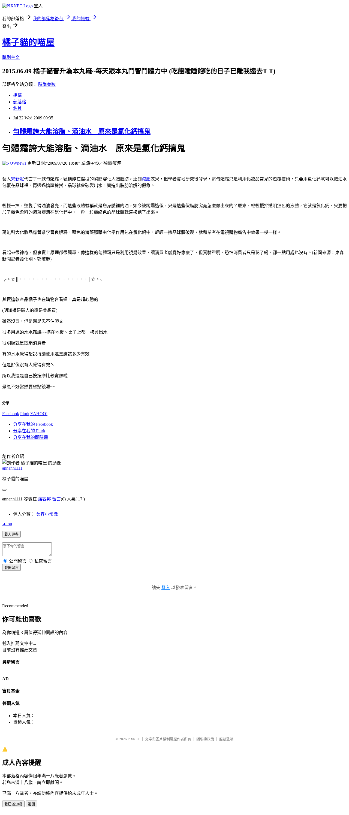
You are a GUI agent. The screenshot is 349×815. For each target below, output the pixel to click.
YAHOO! (38, 413)
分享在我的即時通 (30, 437)
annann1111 (12, 468)
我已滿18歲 (13, 804)
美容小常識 (47, 514)
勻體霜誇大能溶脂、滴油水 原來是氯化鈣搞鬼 (82, 131)
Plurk (24, 413)
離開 (31, 804)
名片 (17, 108)
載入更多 (11, 534)
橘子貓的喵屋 (28, 42)
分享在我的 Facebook (33, 424)
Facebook (10, 413)
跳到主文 (11, 57)
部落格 (19, 101)
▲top (7, 523)
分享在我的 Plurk (29, 430)
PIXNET (134, 739)
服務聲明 (226, 739)
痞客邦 (44, 499)
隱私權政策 (205, 739)
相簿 (17, 95)
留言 (56, 499)
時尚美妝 (47, 84)
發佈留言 (11, 568)
